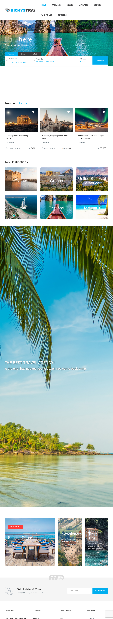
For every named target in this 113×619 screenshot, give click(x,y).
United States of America (92, 181)
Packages (56, 5)
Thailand (56, 208)
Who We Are (46, 15)
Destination (13, 59)
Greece (56, 180)
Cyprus (21, 180)
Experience (62, 15)
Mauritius (92, 208)
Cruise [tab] (23, 54)
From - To (39, 59)
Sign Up (66, 561)
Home (43, 5)
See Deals (13, 561)
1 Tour (56, 190)
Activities (83, 5)
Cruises (70, 5)
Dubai (21, 208)
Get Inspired (95, 561)
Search (100, 60)
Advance (83, 59)
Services (97, 5)
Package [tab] (11, 54)
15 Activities (21, 190)
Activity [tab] (35, 54)
